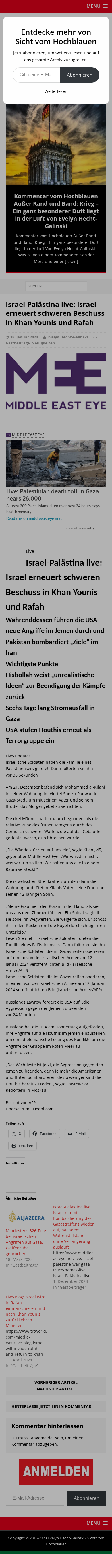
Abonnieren (79, 75)
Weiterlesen (56, 91)
